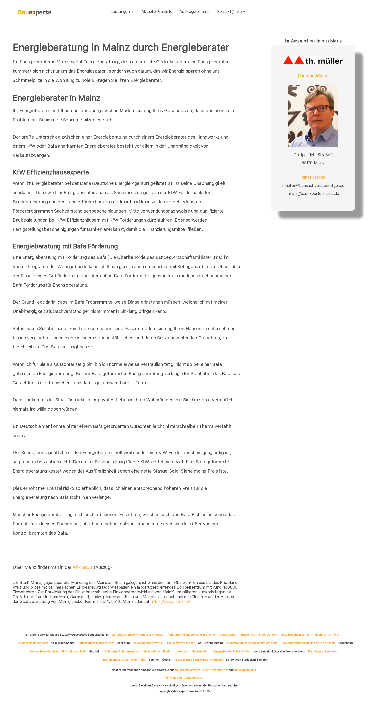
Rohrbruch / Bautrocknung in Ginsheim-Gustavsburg (202, 634)
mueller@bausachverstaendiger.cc (313, 185)
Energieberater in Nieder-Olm (232, 651)
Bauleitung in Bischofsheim (259, 634)
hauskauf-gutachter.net (212, 670)
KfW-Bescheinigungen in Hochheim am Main (311, 634)
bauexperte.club (245, 670)
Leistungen (120, 11)
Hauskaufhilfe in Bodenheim (96, 643)
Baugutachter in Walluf (147, 643)
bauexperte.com (185, 670)
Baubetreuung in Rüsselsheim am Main (251, 643)
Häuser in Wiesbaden (181, 643)
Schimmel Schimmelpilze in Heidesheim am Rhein (138, 651)
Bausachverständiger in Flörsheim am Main (58, 651)
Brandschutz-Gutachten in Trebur (124, 659)
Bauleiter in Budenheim (33, 643)
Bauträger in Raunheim (323, 651)
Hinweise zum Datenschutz (184, 677)
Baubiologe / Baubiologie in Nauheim (199, 659)
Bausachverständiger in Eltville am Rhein (308, 643)
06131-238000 (313, 177)
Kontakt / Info (229, 11)
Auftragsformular (194, 11)
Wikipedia (83, 567)
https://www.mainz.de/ (170, 601)
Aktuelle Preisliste (156, 11)
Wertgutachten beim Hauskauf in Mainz (137, 634)
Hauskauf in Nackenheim (192, 651)
